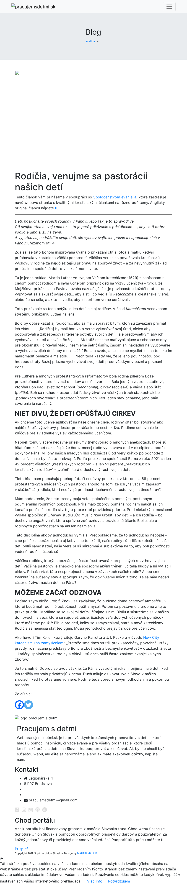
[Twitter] (28, 704)
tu (56, 208)
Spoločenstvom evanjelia (114, 197)
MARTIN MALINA (87, 853)
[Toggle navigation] (169, 6)
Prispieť (21, 849)
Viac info (94, 881)
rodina (90, 41)
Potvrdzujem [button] (119, 881)
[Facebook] (19, 704)
